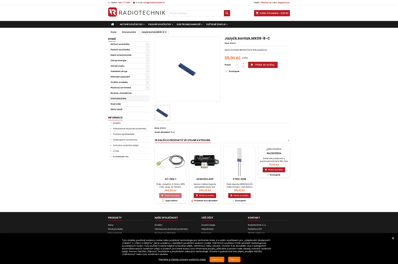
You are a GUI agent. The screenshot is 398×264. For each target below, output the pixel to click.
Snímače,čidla (118, 98)
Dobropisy (206, 233)
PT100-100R (239, 179)
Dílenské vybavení (120, 76)
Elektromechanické (188, 24)
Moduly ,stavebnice (121, 93)
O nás (116, 150)
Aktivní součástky (131, 24)
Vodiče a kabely (119, 82)
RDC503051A (274, 153)
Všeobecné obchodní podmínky (129, 128)
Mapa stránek (115, 233)
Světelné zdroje (216, 24)
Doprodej (116, 103)
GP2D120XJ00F (205, 179)
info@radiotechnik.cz (154, 2)
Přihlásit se (265, 2)
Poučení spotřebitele (123, 134)
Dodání (116, 123)
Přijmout (234, 259)
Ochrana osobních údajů (125, 145)
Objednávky (207, 229)
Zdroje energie (118, 60)
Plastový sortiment (121, 87)
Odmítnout (217, 259)
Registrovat (284, 2)
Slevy (110, 224)
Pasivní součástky (159, 24)
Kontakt (254, 217)
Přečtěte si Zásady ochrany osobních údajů (182, 259)
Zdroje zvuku (117, 65)
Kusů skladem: (162, 132)
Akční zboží (116, 109)
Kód (227, 43)
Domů (112, 39)
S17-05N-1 (170, 179)
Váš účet (207, 217)
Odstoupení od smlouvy (125, 139)
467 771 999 (124, 2)
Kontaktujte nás (121, 156)
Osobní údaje (208, 224)
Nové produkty (115, 229)
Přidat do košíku (262, 65)
